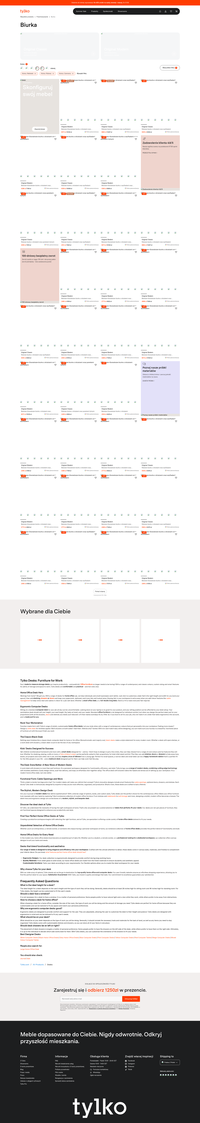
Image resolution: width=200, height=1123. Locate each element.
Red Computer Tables (143, 938)
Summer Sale (81, 11)
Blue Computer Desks (88, 938)
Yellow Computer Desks (124, 938)
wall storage (122, 796)
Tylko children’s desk (68, 754)
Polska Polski (169, 1062)
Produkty (94, 11)
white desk (31, 729)
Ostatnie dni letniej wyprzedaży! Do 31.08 (100, 2)
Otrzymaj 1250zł (131, 999)
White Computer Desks (29, 938)
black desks (110, 740)
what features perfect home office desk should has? (66, 852)
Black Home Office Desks (49, 938)
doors (52, 698)
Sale (28, 959)
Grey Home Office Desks (69, 938)
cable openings (140, 782)
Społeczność (108, 11)
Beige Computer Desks (161, 938)
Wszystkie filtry (170, 68)
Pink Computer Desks (106, 938)
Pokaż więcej (100, 591)
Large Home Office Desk (29, 949)
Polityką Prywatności (124, 1008)
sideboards (111, 796)
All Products (38, 964)
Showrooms (122, 11)
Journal (23, 959)
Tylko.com (24, 964)
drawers (44, 698)
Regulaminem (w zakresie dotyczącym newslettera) (102, 1008)
